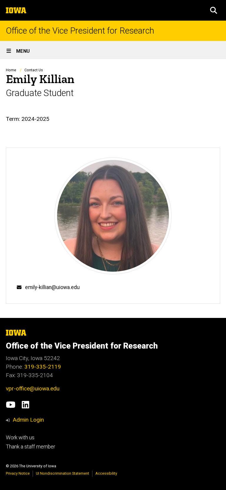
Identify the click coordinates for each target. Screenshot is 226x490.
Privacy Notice (18, 473)
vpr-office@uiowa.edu (32, 388)
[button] (213, 10)
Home (11, 70)
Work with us (20, 437)
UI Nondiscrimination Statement (62, 473)
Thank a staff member (30, 447)
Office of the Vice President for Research (80, 31)
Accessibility (106, 473)
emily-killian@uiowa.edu (52, 287)
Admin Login (28, 419)
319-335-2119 (42, 366)
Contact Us (33, 70)
